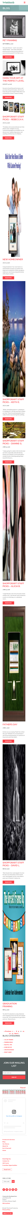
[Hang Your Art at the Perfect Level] (14, 68)
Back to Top (7, 1213)
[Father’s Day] (14, 664)
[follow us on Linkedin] (16, 1189)
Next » (16, 1033)
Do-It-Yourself (6, 1148)
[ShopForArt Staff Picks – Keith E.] (14, 339)
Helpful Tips (8, 1044)
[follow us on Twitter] (13, 1189)
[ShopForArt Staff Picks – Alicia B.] (14, 523)
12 (10, 1033)
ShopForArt (7, 1169)
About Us (5, 1146)
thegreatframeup (9, 1131)
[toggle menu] (24, 2)
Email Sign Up (6, 1159)
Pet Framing (10, 40)
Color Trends (8, 1039)
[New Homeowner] (14, 199)
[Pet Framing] (14, 26)
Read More (8, 57)
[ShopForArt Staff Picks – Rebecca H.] (14, 107)
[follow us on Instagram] (10, 1189)
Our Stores (5, 1144)
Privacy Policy (6, 1209)
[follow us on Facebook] (3, 1189)
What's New (8, 1052)
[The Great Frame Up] (15, 2)
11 (23, 1031)
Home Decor (8, 1047)
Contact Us (5, 1161)
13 (12, 1033)
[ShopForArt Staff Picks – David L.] (14, 802)
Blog (3, 1141)
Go (13, 1181)
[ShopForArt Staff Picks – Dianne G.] (14, 430)
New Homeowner (13, 259)
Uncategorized (9, 1049)
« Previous (7, 1031)
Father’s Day (10, 724)
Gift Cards (5, 1163)
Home (4, 1150)
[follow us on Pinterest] (7, 1189)
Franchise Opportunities (9, 1165)
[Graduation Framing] (14, 943)
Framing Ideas (8, 1042)
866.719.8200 (6, 1203)
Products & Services (8, 1139)
